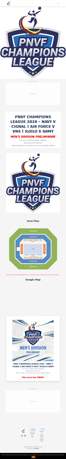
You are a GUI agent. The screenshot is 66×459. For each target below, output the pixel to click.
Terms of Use (41, 432)
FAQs (32, 437)
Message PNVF (32, 433)
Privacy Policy (41, 436)
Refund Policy (41, 440)
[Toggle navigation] (58, 3)
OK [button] (33, 457)
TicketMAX (36, 448)
